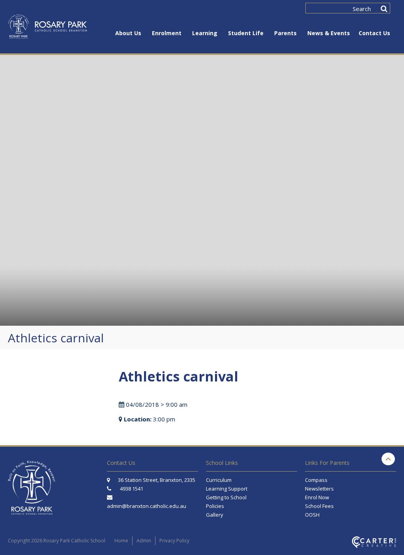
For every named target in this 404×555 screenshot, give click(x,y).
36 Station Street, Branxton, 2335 (156, 479)
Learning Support (226, 488)
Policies (215, 506)
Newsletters (319, 488)
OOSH (312, 514)
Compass (316, 479)
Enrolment (166, 33)
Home (121, 540)
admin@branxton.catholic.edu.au (146, 506)
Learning (204, 33)
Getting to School (226, 497)
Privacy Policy (174, 540)
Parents (285, 33)
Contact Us (374, 33)
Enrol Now (317, 497)
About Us (128, 33)
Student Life (246, 33)
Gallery (214, 514)
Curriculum (219, 479)
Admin (144, 540)
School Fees (319, 506)
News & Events (328, 33)
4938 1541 (131, 488)
